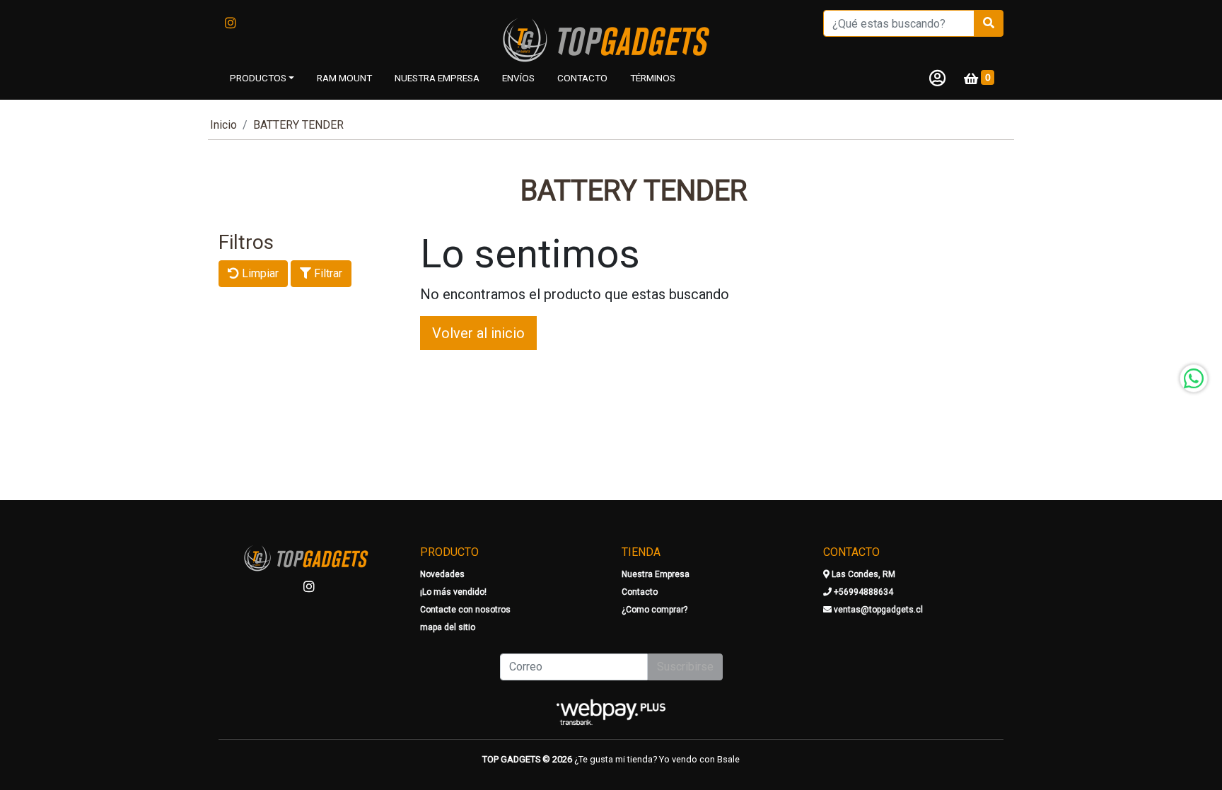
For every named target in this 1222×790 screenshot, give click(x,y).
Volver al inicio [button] (478, 333)
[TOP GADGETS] (611, 41)
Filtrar (326, 273)
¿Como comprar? (654, 610)
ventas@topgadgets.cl (877, 610)
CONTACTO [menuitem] (582, 77)
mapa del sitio (447, 627)
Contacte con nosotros (465, 610)
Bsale (728, 759)
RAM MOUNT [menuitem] (344, 77)
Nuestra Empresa (655, 574)
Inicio (223, 125)
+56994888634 (862, 592)
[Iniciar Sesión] (937, 78)
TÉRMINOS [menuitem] (652, 77)
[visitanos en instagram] (231, 23)
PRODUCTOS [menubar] (258, 77)
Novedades (442, 574)
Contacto (640, 592)
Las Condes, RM (862, 574)
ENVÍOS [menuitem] (518, 77)
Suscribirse (685, 666)
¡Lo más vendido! (453, 592)
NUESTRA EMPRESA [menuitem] (437, 77)
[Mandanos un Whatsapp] (1194, 378)
